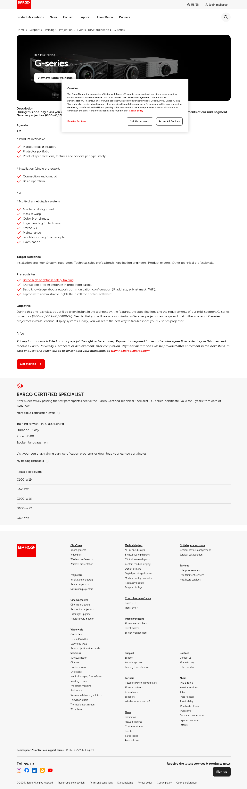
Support (85, 17)
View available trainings (55, 78)
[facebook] (26, 770)
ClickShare (76, 545)
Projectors (76, 575)
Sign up (221, 771)
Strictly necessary (140, 121)
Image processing (134, 618)
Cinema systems (79, 600)
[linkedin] (34, 770)
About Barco (105, 17)
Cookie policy (136, 111)
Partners (124, 17)
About (183, 678)
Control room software (138, 598)
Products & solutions (30, 17)
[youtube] (50, 770)
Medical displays (133, 545)
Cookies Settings (76, 121)
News (53, 17)
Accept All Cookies (169, 121)
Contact (68, 17)
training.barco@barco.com (130, 351)
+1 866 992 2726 (80, 750)
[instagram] (19, 770)
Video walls (76, 629)
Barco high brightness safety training (48, 280)
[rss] (42, 770)
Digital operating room (192, 545)
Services (184, 565)
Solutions (75, 653)
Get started (28, 364)
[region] (125, 105)
